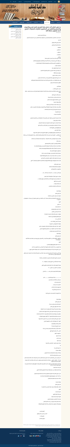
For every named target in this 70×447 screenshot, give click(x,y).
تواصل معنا (14, 1)
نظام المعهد (22, 22)
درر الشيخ (41, 22)
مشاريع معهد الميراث (36, 1)
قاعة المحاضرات (14, 22)
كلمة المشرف (50, 1)
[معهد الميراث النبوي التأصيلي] (59, 1)
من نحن (55, 1)
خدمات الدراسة (29, 22)
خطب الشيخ (36, 22)
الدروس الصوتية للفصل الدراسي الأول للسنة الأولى (16, 29)
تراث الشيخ (58, 22)
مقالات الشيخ (47, 22)
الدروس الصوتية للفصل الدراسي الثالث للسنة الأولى (16, 34)
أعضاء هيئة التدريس (44, 1)
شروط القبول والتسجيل (27, 1)
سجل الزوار (20, 1)
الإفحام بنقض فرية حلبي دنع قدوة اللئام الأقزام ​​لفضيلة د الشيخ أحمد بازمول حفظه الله (48, 425)
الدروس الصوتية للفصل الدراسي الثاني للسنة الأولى (16, 31)
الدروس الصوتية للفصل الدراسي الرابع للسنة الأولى (16, 37)
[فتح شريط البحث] (11, 1)
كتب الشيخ (52, 22)
